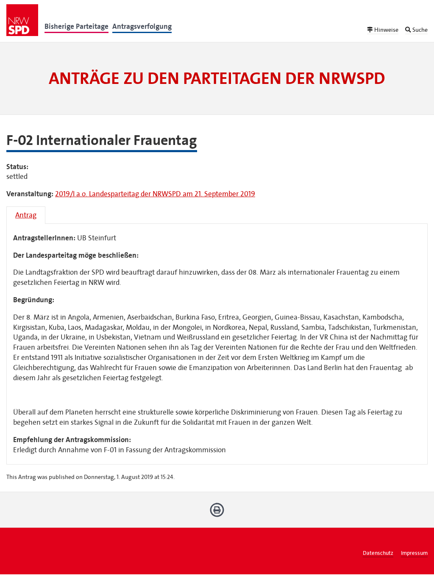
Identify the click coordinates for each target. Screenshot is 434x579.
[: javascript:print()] (217, 513)
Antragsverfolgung (142, 26)
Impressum (414, 553)
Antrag (25, 215)
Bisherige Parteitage (76, 26)
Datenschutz (378, 553)
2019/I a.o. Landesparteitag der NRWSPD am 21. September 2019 (155, 193)
